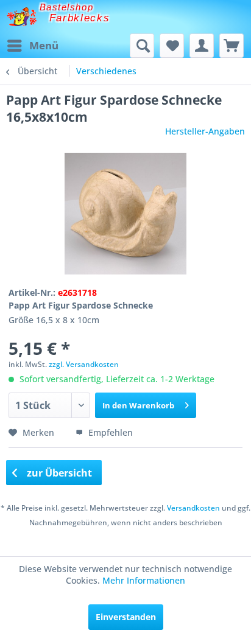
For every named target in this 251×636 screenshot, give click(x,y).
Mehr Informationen (143, 580)
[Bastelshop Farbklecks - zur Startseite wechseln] (21, 16)
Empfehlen (109, 432)
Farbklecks (79, 18)
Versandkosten (193, 508)
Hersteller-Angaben (205, 131)
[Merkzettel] (172, 45)
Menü (43, 45)
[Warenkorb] (231, 45)
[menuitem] (32, 45)
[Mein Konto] (201, 45)
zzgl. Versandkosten (84, 364)
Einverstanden (126, 617)
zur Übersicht (58, 473)
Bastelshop (66, 7)
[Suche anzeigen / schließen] (142, 45)
